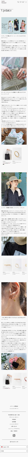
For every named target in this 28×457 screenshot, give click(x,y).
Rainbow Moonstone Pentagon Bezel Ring (16, 273)
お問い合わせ (14, 426)
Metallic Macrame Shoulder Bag (6, 387)
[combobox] (14, 447)
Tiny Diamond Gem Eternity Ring (6, 273)
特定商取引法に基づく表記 (14, 414)
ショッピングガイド (14, 424)
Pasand (4, 161)
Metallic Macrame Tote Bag (7, 162)
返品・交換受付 (14, 431)
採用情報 (14, 421)
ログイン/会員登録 (14, 406)
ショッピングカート (14, 408)
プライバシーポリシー (14, 417)
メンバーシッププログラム (14, 428)
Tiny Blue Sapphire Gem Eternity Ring (17, 162)
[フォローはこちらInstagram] (14, 435)
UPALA (14, 161)
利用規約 (14, 419)
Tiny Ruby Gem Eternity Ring (17, 387)
